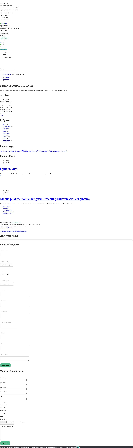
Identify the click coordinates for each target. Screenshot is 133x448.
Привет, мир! (9, 169)
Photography (6, 133)
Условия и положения (5, 231)
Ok (77, 447)
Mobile (4, 131)
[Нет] (79, 447)
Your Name (2, 378)
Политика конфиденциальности (19, 231)
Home (4, 74)
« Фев (1, 115)
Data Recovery (16, 151)
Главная (5, 52)
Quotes (4, 135)
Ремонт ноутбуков (7, 210)
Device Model (3, 407)
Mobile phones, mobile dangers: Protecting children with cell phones (45, 199)
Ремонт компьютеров (8, 211)
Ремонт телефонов (7, 213)
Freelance (5, 128)
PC (46, 151)
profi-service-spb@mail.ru (6, 227)
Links (4, 129)
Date (1, 396)
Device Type (3, 402)
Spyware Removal (60, 151)
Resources (5, 136)
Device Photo (3, 419)
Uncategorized (6, 140)
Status (4, 138)
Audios (5, 124)
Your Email (2, 382)
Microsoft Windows (38, 151)
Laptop (28, 151)
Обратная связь (7, 57)
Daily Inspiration (7, 126)
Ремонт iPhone (6, 206)
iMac (23, 151)
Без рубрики (6, 141)
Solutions (51, 151)
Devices (9, 74)
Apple (2, 151)
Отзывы (5, 55)
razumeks (7, 77)
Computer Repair (7, 151)
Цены (4, 54)
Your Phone (3, 387)
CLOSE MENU (3, 49)
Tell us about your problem (6, 426)
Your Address (3, 391)
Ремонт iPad (6, 208)
